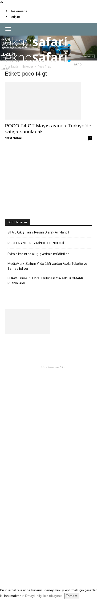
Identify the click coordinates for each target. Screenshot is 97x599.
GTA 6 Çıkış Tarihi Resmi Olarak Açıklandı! (38, 232)
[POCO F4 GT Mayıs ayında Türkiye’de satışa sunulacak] (48, 101)
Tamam (71, 596)
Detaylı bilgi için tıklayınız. (44, 596)
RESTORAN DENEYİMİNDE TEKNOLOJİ (36, 243)
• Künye (10, 564)
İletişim (15, 17)
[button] (8, 29)
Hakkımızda (18, 11)
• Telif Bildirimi (45, 564)
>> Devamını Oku (52, 367)
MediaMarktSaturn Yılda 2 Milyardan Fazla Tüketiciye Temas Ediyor (47, 266)
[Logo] (35, 48)
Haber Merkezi (13, 137)
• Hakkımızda (25, 564)
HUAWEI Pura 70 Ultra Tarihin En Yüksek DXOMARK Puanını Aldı (45, 280)
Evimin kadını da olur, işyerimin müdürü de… (40, 254)
